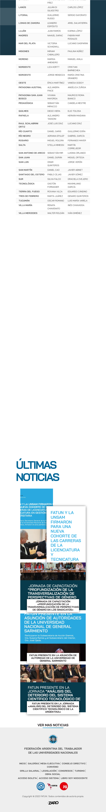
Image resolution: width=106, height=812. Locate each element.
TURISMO (80, 770)
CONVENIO (52, 766)
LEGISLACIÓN (49, 770)
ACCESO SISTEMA (49, 778)
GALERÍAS (33, 763)
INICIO (22, 763)
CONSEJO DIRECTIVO (73, 763)
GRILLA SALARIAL (29, 770)
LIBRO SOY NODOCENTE (74, 778)
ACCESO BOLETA (27, 778)
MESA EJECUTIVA (50, 763)
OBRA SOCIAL (52, 774)
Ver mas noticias (53, 725)
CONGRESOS (65, 770)
